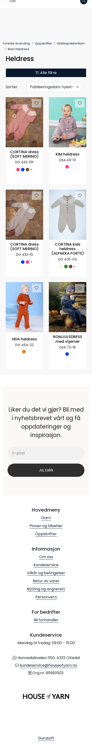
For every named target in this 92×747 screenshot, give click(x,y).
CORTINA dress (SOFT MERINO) (24, 154)
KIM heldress (67, 154)
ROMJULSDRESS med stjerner (67, 339)
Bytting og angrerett (46, 589)
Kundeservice (46, 565)
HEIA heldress (24, 339)
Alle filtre (48, 72)
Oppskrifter (46, 534)
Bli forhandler (46, 620)
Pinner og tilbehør (46, 526)
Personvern (46, 597)
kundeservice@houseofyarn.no (48, 665)
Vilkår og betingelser (46, 573)
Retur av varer (46, 581)
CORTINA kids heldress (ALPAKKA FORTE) (67, 249)
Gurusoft (46, 738)
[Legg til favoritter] (36, 103)
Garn (46, 518)
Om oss (46, 557)
